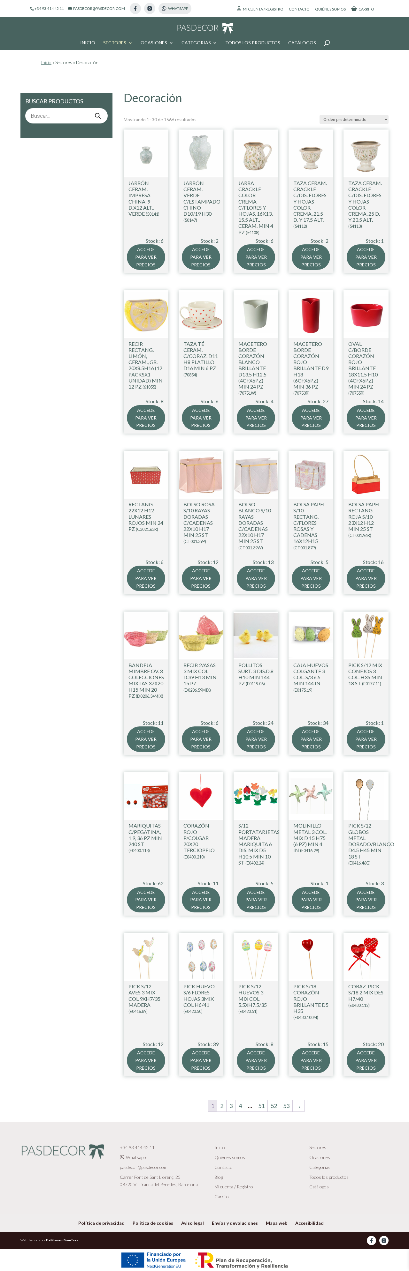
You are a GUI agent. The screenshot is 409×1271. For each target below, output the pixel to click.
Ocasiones (154, 43)
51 (261, 1105)
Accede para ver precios (146, 257)
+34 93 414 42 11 (137, 1147)
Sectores (114, 43)
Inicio (87, 43)
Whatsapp (136, 1157)
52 (274, 1105)
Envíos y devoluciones (235, 1223)
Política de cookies (153, 1223)
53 (286, 1105)
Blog (218, 1176)
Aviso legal (192, 1223)
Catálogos (302, 43)
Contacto (299, 9)
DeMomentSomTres (62, 1240)
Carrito (366, 9)
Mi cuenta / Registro (263, 9)
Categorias (196, 43)
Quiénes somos (330, 9)
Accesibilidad (309, 1223)
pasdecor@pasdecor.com (143, 1167)
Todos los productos (252, 43)
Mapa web (276, 1223)
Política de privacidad (101, 1223)
